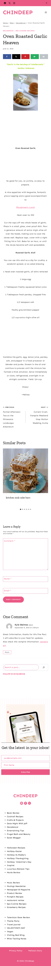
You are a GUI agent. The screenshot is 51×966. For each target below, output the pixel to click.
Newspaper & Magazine (18, 889)
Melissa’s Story (35, 950)
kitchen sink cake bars (18, 497)
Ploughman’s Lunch (25, 207)
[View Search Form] (46, 3)
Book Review (13, 813)
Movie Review (13, 872)
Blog (12, 23)
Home (5, 23)
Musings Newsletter (16, 886)
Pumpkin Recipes (15, 897)
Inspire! (11, 865)
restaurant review (15, 900)
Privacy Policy (15, 950)
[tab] (20, 509)
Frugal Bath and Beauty (18, 834)
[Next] (45, 478)
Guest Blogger (14, 838)
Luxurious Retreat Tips (18, 869)
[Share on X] (16, 56)
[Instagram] (14, 3)
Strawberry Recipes (16, 907)
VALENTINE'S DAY (16, 928)
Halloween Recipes (16, 848)
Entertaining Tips (15, 830)
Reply (7, 652)
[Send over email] (35, 56)
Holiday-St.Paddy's (16, 855)
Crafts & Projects (15, 820)
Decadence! (21, 23)
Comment (9, 541)
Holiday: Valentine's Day (19, 862)
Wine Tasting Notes (16, 938)
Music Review (13, 882)
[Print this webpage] (44, 56)
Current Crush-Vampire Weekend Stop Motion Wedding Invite (39, 415)
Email (7, 590)
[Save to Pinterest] (25, 56)
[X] (10, 3)
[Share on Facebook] (7, 56)
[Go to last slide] (5, 478)
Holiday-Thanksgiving (17, 858)
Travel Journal (13, 924)
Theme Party (13, 921)
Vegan (10, 931)
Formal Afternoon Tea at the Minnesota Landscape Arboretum (11, 417)
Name (7, 579)
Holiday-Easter (14, 851)
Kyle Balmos (21, 624)
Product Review (14, 893)
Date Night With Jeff (17, 823)
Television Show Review (18, 917)
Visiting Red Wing (16, 935)
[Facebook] (5, 3)
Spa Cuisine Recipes (25, 31)
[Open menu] (45, 12)
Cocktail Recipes (15, 816)
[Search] (43, 667)
